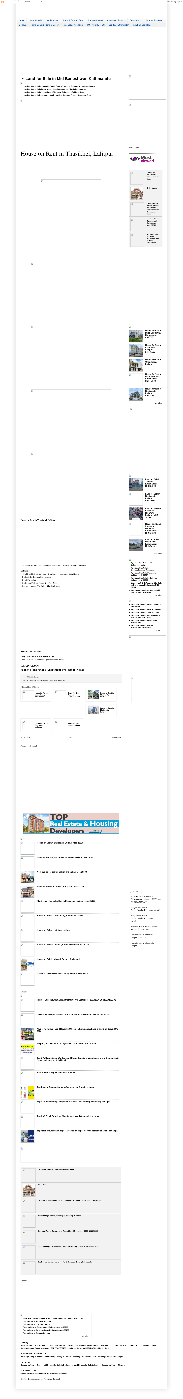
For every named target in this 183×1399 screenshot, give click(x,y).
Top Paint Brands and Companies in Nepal (56, 1169)
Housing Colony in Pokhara (84, 1357)
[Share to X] (32, 677)
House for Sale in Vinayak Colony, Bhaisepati (58, 959)
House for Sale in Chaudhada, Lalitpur (153, 362)
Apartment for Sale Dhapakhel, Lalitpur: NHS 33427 (144, 574)
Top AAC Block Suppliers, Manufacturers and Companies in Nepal (68, 1116)
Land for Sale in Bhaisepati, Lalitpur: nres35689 (152, 497)
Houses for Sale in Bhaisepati (33, 1365)
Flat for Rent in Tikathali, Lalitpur (37, 1321)
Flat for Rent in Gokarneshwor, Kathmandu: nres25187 (46, 1330)
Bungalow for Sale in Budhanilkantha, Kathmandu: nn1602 (145, 908)
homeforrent (31, 680)
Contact (22, 25)
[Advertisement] (91, 51)
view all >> (158, 403)
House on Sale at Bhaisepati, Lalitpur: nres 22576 (60, 843)
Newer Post (25, 737)
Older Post (116, 737)
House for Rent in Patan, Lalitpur (145, 612)
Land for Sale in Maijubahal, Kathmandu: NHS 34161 (152, 542)
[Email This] (28, 677)
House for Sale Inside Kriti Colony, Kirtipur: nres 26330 (62, 974)
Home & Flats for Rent (72, 20)
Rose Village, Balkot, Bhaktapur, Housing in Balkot (59, 1216)
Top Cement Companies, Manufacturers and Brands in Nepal (65, 1087)
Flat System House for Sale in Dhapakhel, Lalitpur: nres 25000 (66, 901)
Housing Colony (95, 20)
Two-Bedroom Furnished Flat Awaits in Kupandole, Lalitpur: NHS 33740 (53, 1318)
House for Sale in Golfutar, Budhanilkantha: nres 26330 (63, 945)
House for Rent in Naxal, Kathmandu (146, 609)
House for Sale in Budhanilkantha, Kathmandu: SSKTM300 (153, 377)
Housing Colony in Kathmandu (34, 1357)
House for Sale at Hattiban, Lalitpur (53, 930)
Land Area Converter (119, 25)
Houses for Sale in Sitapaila (113, 1365)
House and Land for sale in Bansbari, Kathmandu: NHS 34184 (153, 528)
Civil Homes (43, 1185)
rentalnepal (53, 680)
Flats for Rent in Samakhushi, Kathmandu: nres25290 (45, 1327)
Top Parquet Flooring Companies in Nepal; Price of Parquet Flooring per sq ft (73, 1102)
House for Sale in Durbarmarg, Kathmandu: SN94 (60, 916)
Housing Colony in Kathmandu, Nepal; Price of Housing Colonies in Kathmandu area (59, 86)
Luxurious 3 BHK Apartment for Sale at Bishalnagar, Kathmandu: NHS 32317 (146, 585)
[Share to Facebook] (35, 677)
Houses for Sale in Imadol (89, 1365)
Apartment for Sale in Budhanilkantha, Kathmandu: (143, 569)
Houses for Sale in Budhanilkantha (62, 1365)
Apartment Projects (116, 20)
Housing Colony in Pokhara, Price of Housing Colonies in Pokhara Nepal (53, 92)
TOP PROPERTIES (96, 25)
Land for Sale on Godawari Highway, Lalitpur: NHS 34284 (153, 512)
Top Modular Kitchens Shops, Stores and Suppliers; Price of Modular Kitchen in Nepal (77, 1131)
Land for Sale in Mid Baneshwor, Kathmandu (68, 78)
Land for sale (52, 20)
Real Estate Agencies (73, 25)
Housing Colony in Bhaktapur (110, 1357)
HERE (30, 659)
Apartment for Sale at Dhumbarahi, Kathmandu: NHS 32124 (145, 591)
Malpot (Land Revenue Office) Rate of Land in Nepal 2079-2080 (66, 1043)
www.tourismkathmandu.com (54, 1373)
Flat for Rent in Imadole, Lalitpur (36, 1324)
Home (21, 20)
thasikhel (61, 680)
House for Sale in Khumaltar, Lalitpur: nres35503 (142, 936)
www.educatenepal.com (31, 1373)
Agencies (45, 1348)
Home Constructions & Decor (45, 25)
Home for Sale (27, 1345)
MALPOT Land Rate (142, 25)
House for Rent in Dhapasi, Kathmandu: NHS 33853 (142, 626)
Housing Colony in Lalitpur (59, 1357)
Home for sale (35, 20)
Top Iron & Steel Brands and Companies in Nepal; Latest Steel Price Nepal (69, 1200)
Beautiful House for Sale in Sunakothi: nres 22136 (60, 886)
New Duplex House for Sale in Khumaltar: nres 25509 (62, 872)
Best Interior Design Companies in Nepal (56, 1073)
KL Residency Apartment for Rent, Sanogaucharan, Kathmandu (65, 1262)
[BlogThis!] (30, 677)
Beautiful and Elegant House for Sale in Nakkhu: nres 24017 (65, 857)
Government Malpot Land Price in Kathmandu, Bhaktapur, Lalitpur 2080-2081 (73, 1014)
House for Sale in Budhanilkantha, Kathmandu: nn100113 (153, 334)
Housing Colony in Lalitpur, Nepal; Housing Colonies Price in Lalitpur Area (54, 89)
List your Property (153, 20)
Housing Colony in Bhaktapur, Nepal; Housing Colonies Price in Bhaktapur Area (57, 95)
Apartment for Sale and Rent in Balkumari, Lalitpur (144, 564)
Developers (135, 20)
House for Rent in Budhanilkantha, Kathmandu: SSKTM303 (146, 616)
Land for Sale (39, 1345)
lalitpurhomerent (43, 680)
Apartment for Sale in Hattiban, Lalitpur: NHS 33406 (144, 579)
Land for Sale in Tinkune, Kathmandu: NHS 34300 (152, 482)
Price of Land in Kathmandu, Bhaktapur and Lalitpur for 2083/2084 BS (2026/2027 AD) (77, 1000)
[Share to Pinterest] (37, 677)
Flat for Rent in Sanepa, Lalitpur (36, 1333)
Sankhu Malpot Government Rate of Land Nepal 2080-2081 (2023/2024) (68, 1246)
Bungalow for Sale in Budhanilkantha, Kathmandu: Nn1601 (142, 918)
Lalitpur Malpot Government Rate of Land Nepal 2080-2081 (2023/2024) (68, 1231)
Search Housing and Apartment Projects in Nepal (52, 669)
